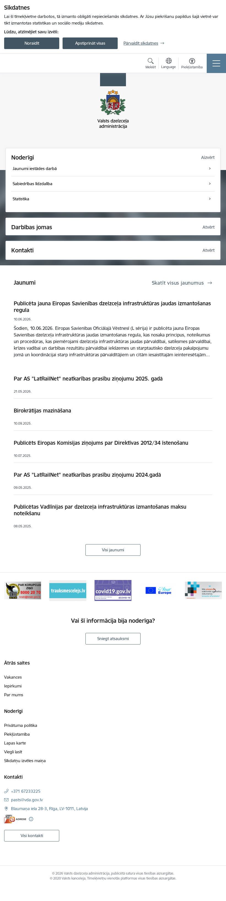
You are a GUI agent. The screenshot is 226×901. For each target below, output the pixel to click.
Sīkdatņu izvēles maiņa (25, 760)
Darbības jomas (31, 227)
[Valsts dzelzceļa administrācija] (30, 63)
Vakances (13, 677)
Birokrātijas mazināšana (42, 410)
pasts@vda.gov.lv (27, 799)
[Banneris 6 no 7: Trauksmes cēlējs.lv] (67, 590)
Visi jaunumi (113, 549)
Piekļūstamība (17, 734)
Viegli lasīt (13, 751)
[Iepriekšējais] (11, 590)
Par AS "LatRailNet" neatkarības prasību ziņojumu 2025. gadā (88, 378)
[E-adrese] (15, 819)
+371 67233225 (26, 791)
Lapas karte (15, 743)
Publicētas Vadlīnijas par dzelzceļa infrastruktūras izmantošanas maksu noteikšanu (100, 510)
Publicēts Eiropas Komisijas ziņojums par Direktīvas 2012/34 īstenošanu (101, 442)
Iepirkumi (12, 686)
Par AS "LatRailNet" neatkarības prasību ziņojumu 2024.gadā (87, 474)
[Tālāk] (214, 590)
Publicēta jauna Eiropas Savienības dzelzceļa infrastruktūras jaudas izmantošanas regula (112, 306)
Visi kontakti (32, 835)
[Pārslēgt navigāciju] (216, 63)
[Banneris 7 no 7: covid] (113, 590)
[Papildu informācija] (31, 819)
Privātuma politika (20, 725)
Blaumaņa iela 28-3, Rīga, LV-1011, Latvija (49, 808)
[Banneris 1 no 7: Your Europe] (158, 590)
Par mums (13, 694)
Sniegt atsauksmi (113, 638)
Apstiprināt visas (90, 43)
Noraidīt (32, 43)
